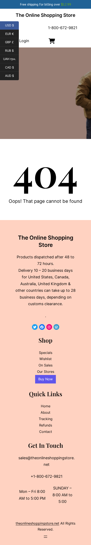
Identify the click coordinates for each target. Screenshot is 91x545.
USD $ (12, 25)
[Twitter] (35, 327)
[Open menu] (45, 536)
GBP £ (12, 42)
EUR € (12, 34)
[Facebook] (42, 327)
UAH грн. (11, 59)
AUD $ (12, 76)
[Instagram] (49, 327)
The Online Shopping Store (45, 15)
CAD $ (12, 67)
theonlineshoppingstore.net (37, 523)
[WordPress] (56, 327)
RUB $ (12, 51)
